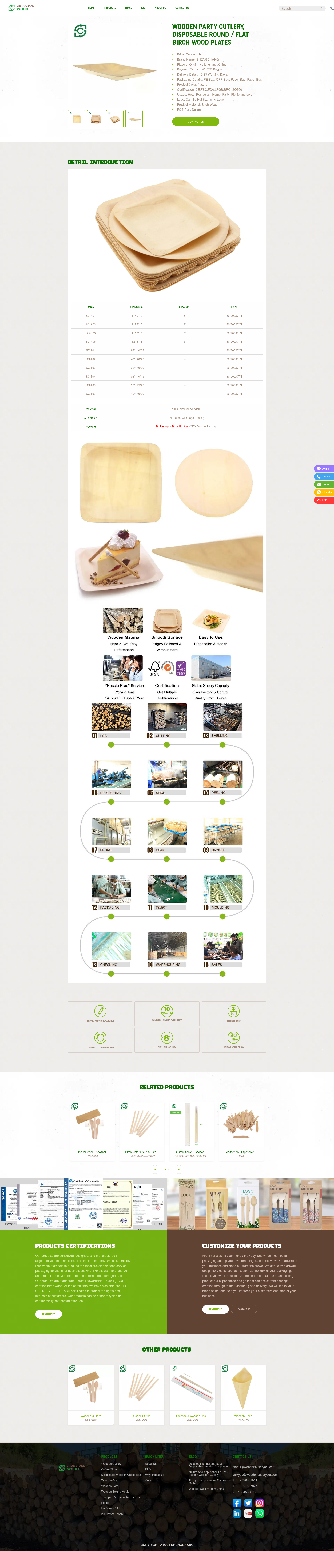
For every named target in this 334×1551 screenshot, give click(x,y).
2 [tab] (168, 1169)
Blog (193, 1457)
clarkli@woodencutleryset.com (254, 1466)
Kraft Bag (93, 1155)
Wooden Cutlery (91, 1416)
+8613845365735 (245, 1491)
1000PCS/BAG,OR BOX (142, 1155)
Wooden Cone (243, 1416)
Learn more (48, 1314)
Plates (105, 1503)
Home (91, 7)
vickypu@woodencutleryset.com (255, 1474)
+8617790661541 (245, 1479)
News (128, 7)
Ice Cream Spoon (112, 1514)
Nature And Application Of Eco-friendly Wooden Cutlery (208, 1473)
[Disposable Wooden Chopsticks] (192, 1387)
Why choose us (154, 1475)
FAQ (143, 7)
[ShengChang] (21, 6)
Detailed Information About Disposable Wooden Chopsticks (209, 1465)
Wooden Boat (109, 1486)
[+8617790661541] (332, 8)
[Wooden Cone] (243, 1387)
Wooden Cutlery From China (206, 1489)
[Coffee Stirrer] (142, 1387)
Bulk (241, 1155)
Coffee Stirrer (141, 1416)
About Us (160, 7)
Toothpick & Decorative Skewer (120, 1497)
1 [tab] (165, 1169)
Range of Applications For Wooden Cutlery (210, 1481)
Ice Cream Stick (111, 1508)
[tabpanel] (92, 1129)
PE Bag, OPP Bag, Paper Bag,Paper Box (197, 1155)
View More (91, 1419)
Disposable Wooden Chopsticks (194, 1416)
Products (110, 7)
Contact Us (182, 7)
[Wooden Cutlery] (91, 1387)
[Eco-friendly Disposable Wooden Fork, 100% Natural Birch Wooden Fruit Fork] (241, 1124)
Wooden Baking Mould (115, 1491)
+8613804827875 (245, 1485)
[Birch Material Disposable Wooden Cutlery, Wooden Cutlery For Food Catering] (92, 1124)
